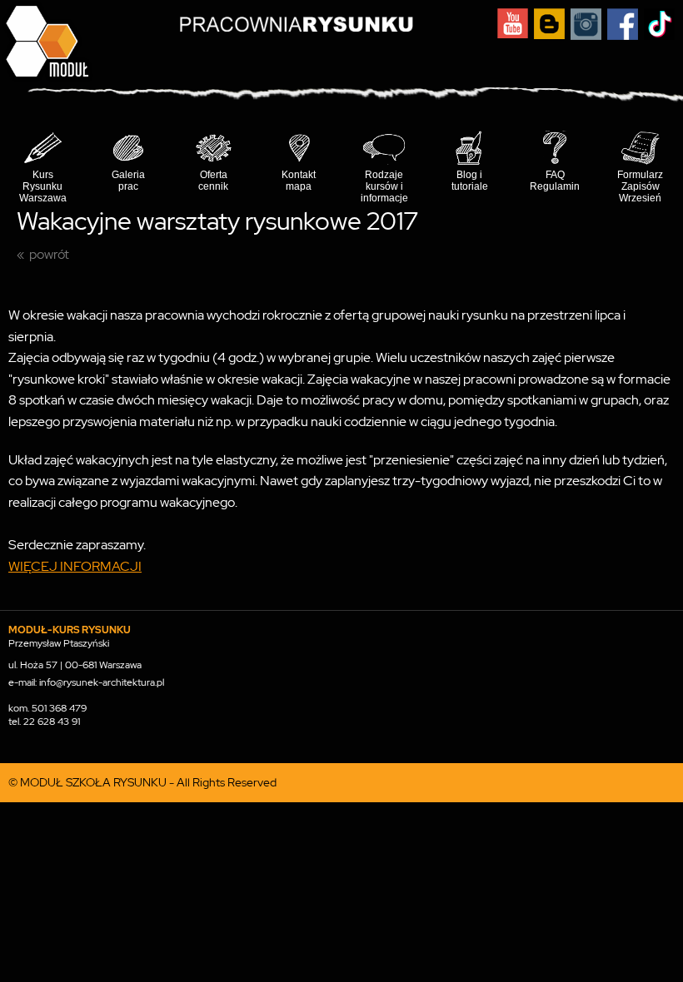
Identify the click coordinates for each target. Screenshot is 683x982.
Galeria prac (128, 180)
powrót (49, 254)
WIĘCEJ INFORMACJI (75, 566)
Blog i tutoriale (469, 180)
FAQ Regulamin (555, 180)
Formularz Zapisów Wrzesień (640, 186)
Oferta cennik (213, 180)
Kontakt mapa (299, 180)
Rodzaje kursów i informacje (384, 186)
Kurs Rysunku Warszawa (43, 186)
